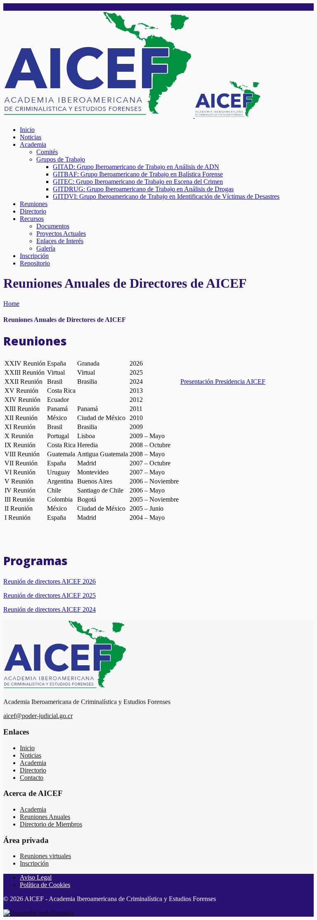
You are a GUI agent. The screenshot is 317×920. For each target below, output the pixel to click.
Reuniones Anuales (45, 816)
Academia (33, 144)
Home (11, 303)
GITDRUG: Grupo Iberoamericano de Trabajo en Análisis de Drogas (143, 188)
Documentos (52, 226)
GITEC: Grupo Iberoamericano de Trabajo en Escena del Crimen (138, 181)
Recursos (32, 218)
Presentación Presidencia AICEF (222, 381)
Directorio (33, 211)
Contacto (31, 777)
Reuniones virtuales (45, 855)
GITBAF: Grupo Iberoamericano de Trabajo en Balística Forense (138, 174)
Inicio (27, 129)
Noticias (30, 137)
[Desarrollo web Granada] (38, 912)
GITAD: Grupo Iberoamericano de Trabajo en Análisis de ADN (136, 166)
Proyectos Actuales (61, 233)
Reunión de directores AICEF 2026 (49, 581)
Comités (47, 151)
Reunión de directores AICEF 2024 (49, 609)
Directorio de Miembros (51, 824)
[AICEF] (132, 115)
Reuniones (33, 203)
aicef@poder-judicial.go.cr (38, 715)
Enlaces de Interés (59, 240)
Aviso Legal (36, 877)
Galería (45, 248)
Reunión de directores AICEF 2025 (49, 595)
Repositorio (35, 263)
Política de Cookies (45, 884)
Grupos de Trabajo (60, 159)
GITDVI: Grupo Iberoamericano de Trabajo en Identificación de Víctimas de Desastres (166, 196)
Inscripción (34, 255)
